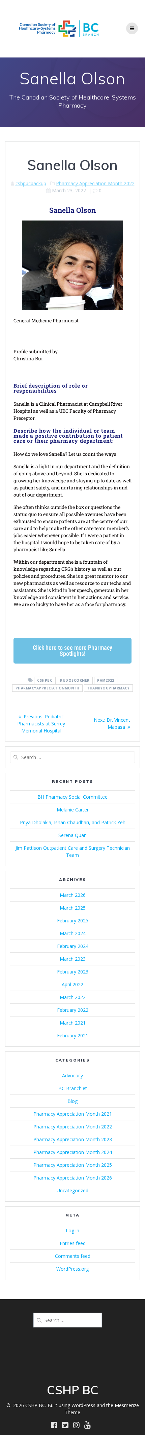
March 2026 (73, 895)
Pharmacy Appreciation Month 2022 (95, 183)
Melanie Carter (73, 809)
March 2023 (73, 959)
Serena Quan (72, 835)
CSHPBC (44, 680)
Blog (72, 1101)
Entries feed (73, 1243)
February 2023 (72, 971)
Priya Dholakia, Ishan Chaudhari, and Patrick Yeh (72, 822)
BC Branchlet (72, 1088)
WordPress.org (72, 1269)
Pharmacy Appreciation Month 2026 (72, 1177)
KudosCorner (75, 680)
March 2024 (73, 933)
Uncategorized (72, 1190)
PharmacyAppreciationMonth (48, 688)
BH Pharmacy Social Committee (72, 797)
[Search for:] (72, 757)
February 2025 (72, 920)
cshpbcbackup (31, 183)
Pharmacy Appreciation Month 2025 (72, 1165)
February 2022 (72, 1010)
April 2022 (72, 984)
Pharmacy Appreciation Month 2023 (72, 1139)
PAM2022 (105, 680)
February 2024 (72, 946)
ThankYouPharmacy (108, 688)
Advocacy (72, 1075)
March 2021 (73, 1023)
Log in (72, 1230)
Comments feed (72, 1256)
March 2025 (73, 908)
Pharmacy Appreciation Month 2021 (72, 1114)
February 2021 (72, 1035)
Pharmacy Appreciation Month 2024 (72, 1152)
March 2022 (73, 997)
